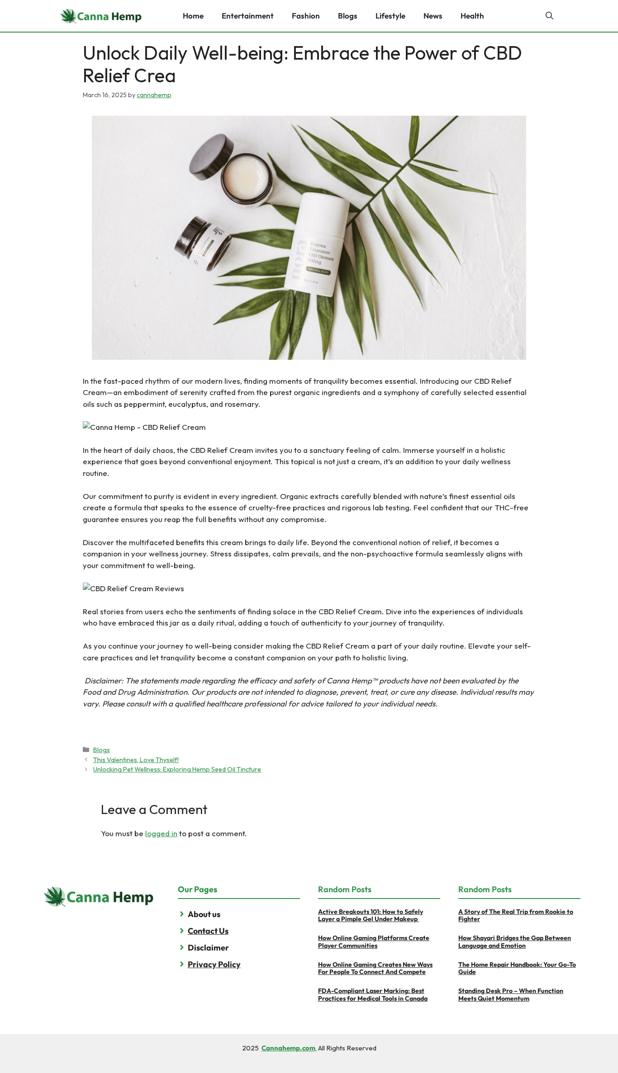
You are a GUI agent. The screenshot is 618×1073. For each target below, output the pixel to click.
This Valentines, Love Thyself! (136, 760)
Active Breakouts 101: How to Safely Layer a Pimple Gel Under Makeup (370, 915)
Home (193, 15)
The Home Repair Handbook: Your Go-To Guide (517, 968)
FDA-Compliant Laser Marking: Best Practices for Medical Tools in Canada (373, 994)
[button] (549, 15)
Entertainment (248, 15)
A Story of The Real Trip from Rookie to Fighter (515, 915)
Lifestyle (390, 15)
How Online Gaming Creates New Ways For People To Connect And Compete (375, 968)
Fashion (306, 15)
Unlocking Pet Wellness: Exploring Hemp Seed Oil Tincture (177, 769)
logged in (161, 833)
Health (472, 15)
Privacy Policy (214, 964)
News (432, 15)
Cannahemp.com (288, 1048)
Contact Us (208, 931)
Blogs (347, 15)
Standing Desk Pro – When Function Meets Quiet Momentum (510, 994)
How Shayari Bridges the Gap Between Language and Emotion (514, 942)
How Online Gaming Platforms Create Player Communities (373, 942)
